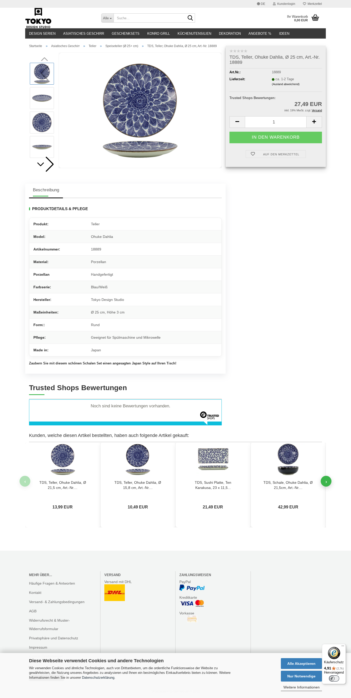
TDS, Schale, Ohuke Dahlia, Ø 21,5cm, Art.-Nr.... (288, 485)
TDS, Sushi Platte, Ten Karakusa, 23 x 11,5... (213, 485)
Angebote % (259, 33)
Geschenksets (126, 33)
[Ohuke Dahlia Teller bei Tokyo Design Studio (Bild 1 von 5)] (140, 110)
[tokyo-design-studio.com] (59, 18)
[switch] (334, 678)
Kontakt (35, 592)
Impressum (38, 647)
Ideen (284, 33)
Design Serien (42, 33)
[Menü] (343, 647)
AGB (32, 611)
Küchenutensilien (194, 33)
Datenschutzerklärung (98, 677)
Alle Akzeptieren (301, 663)
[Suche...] (190, 18)
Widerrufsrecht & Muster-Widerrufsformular (49, 624)
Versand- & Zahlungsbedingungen (57, 602)
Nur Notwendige (301, 676)
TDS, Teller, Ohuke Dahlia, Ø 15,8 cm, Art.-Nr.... (137, 485)
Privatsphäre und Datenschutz (53, 638)
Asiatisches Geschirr (83, 33)
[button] (261, 4)
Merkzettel (314, 4)
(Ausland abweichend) (286, 84)
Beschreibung (46, 189)
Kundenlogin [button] (285, 4)
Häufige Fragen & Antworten (52, 583)
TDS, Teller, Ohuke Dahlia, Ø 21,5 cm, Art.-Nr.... (62, 485)
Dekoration (230, 33)
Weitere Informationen (301, 687)
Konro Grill (158, 33)
